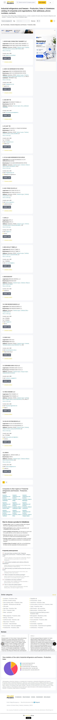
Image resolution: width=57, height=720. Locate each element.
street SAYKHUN (10, 460)
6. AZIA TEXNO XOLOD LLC (10, 188)
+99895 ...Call (6, 293)
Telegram (37, 702)
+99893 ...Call (6, 207)
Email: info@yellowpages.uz (13, 702)
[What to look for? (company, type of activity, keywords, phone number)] (17, 2)
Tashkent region (20, 47)
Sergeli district (6, 195)
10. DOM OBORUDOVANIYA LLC (11, 304)
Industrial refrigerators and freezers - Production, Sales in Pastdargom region (17, 505)
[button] (16, 61)
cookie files (27, 715)
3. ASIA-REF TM (7, 100)
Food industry (6, 24)
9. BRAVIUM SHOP (7, 276)
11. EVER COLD (6, 337)
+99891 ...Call (6, 115)
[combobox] (51, 2)
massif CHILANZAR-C (11, 166)
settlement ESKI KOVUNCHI (9, 373)
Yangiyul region (24, 371)
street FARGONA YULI (16, 345)
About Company (26, 696)
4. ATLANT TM (6, 126)
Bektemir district (6, 254)
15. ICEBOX (5, 452)
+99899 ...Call (6, 471)
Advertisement (39, 696)
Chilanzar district (6, 133)
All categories (18, 696)
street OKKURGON (17, 399)
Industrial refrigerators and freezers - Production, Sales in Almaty (17, 498)
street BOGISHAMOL (16, 225)
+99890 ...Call (6, 177)
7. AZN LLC (5, 217)
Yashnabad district (7, 76)
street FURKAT (9, 284)
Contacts (33, 696)
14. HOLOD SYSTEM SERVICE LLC (11, 421)
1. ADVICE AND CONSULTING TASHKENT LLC (15, 41)
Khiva (22, 105)
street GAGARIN (14, 133)
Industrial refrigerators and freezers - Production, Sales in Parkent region (7, 505)
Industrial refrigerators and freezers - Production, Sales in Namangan (26, 498)
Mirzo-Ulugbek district (8, 399)
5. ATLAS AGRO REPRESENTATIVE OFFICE (14, 157)
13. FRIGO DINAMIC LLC (9, 392)
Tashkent (27, 47)
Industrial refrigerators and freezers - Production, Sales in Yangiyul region (26, 513)
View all (54, 594)
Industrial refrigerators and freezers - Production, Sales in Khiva (17, 513)
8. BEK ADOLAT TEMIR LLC (10, 247)
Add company (42, 2)
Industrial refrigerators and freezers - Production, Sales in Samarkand (26, 505)
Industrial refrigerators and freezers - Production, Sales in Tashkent (7, 513)
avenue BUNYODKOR (15, 428)
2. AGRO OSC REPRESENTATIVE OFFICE (13, 69)
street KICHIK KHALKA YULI (17, 76)
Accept (28, 717)
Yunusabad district (7, 48)
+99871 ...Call (6, 58)
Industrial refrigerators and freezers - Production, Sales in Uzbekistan (7, 498)
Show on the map (7, 50)
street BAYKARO (14, 254)
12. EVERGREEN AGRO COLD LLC (11, 365)
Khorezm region (16, 105)
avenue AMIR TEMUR (16, 48)
